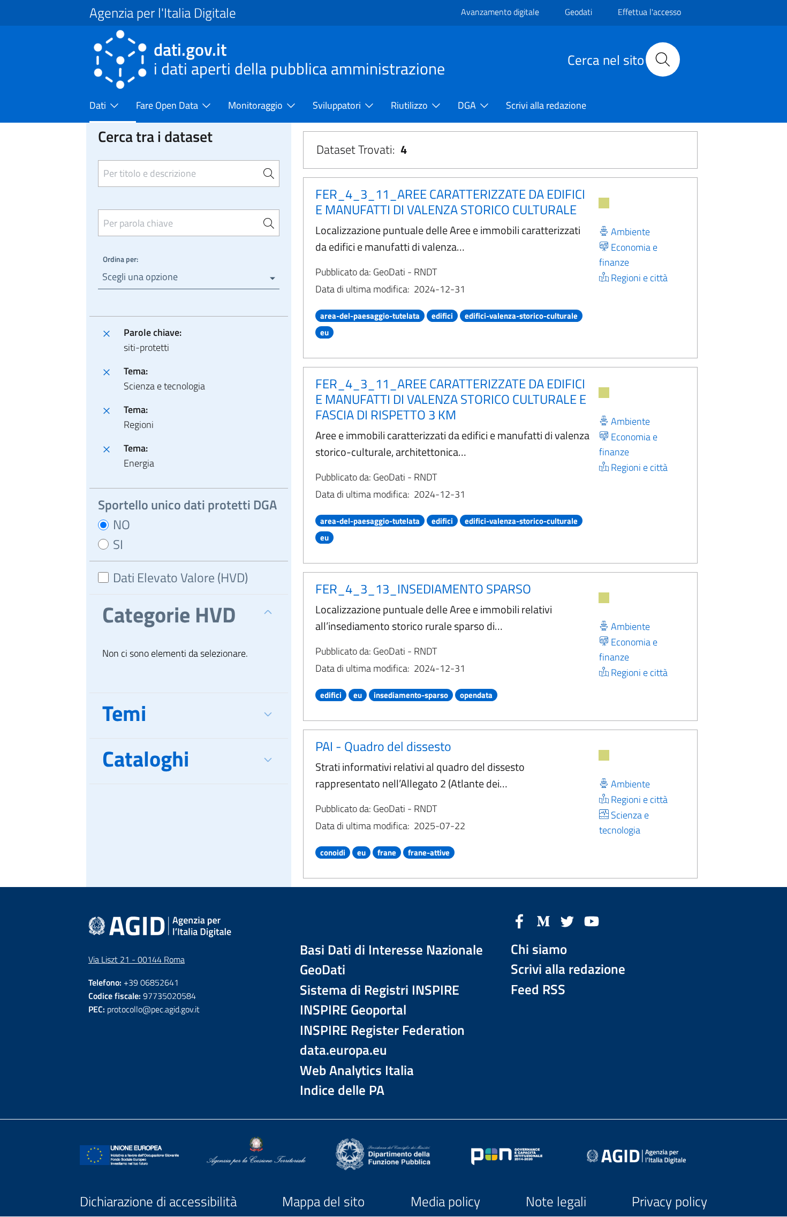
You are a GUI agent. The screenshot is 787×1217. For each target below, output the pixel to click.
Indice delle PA (342, 1090)
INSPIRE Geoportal (353, 1010)
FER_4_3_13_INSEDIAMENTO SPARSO (423, 588)
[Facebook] (519, 920)
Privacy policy (669, 1201)
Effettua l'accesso (649, 11)
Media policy (445, 1201)
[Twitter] (567, 920)
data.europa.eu (343, 1050)
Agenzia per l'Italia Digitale (162, 13)
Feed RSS (538, 990)
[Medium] (543, 920)
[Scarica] (604, 203)
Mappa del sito (323, 1201)
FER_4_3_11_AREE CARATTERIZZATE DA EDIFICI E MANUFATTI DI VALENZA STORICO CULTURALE (450, 201)
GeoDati (322, 970)
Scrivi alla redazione (568, 969)
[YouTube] (591, 920)
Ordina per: (120, 259)
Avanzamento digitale (500, 11)
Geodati (578, 11)
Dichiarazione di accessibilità (158, 1201)
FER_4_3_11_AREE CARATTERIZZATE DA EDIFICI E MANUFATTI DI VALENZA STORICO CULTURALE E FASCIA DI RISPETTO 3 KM (450, 399)
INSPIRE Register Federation (382, 1030)
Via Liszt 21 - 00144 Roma (136, 959)
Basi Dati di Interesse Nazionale (391, 950)
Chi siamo (539, 949)
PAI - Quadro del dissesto (383, 746)
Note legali (556, 1201)
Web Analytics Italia (357, 1070)
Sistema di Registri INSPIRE (379, 990)
